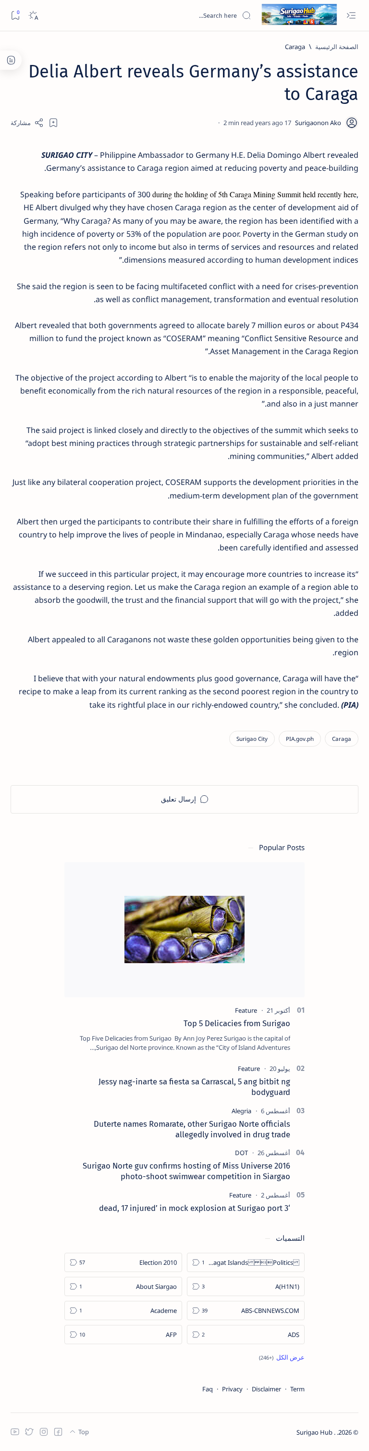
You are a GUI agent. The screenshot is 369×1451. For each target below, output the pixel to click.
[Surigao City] (252, 739)
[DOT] (241, 1152)
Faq (207, 1389)
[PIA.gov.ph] (300, 739)
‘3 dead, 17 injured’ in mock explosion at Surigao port (194, 1208)
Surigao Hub (315, 1432)
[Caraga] (341, 739)
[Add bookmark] (53, 122)
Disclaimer (266, 1389)
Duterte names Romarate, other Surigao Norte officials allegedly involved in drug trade (192, 1129)
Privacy (232, 1389)
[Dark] (33, 15)
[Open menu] (351, 15)
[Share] (27, 122)
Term (297, 1389)
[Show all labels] (282, 1357)
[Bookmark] (15, 15)
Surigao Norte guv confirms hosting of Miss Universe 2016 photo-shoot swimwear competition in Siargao (186, 1171)
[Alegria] (241, 1111)
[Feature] (246, 1010)
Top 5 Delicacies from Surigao (237, 1023)
